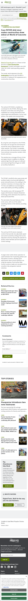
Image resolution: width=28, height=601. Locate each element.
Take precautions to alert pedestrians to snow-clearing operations (8, 323)
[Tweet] (18, 273)
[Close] (26, 576)
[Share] (11, 273)
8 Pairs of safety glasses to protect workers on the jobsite (9, 451)
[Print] (3, 273)
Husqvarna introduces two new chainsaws (13, 403)
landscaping (5, 75)
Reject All (14, 594)
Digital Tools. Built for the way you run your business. (14, 500)
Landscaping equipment (11, 27)
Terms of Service (8, 20)
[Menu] (2, 2)
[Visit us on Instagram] (15, 566)
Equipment (5, 26)
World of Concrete (6, 62)
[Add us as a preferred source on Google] (7, 273)
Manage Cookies (14, 590)
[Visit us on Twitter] (5, 566)
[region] (14, 587)
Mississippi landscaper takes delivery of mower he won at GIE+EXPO (9, 292)
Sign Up (5, 559)
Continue (7, 356)
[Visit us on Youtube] (12, 566)
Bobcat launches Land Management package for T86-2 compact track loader (9, 440)
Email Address (6, 348)
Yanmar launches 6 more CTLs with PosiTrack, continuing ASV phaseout (8, 418)
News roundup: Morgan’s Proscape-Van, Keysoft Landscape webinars (8, 313)
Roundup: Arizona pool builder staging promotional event (9, 303)
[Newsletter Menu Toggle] (26, 2)
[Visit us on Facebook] (2, 566)
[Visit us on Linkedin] (9, 566)
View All (19, 505)
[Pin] (22, 273)
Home (2, 400)
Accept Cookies (14, 598)
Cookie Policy (6, 587)
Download (8, 486)
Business (3, 289)
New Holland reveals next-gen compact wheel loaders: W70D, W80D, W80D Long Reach (9, 429)
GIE (21, 73)
